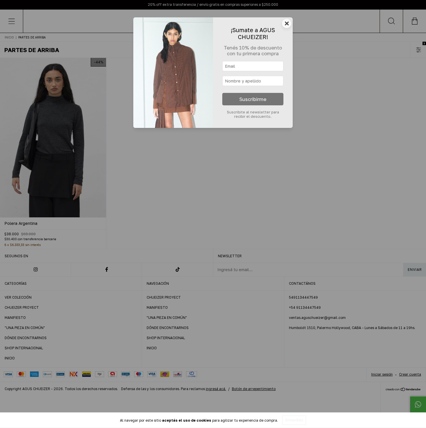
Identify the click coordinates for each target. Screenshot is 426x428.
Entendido (294, 420)
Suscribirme (252, 99)
